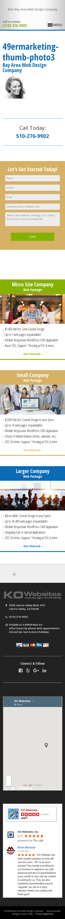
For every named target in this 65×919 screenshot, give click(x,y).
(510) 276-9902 (15, 25)
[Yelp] (28, 670)
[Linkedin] (44, 670)
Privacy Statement (44, 913)
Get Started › (32, 354)
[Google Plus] (36, 670)
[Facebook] (21, 670)
